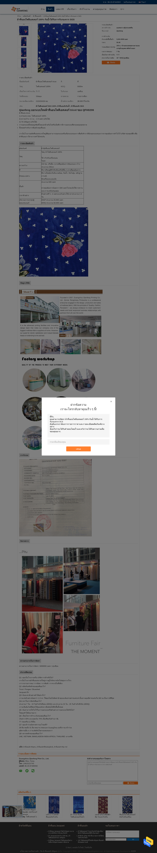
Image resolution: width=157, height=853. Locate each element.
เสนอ (78, 449)
